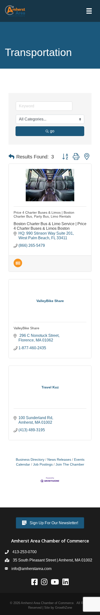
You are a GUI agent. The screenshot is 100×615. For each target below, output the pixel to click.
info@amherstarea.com (31, 569)
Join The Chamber (70, 464)
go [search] (52, 131)
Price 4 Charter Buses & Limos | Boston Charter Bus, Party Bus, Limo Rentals (44, 215)
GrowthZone (63, 607)
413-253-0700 (24, 552)
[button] (11, 156)
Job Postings (43, 464)
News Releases (59, 459)
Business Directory (30, 459)
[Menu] (89, 11)
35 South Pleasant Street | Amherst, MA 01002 (52, 560)
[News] (18, 266)
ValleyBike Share (26, 328)
